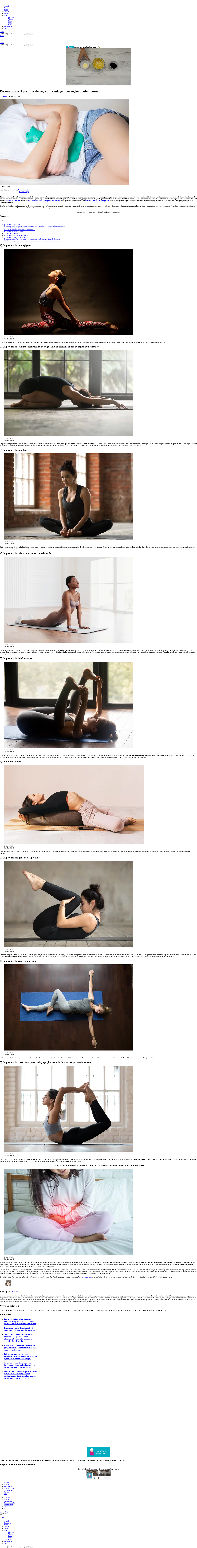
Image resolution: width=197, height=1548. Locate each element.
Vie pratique (8, 26)
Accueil (6, 6)
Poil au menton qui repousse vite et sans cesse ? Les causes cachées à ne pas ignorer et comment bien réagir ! (20, 1356)
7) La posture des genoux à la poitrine (16, 235)
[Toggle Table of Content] (1, 221)
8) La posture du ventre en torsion (15, 237)
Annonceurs (8, 1486)
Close (2, 1517)
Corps (10, 21)
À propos (7, 1483)
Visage (10, 19)
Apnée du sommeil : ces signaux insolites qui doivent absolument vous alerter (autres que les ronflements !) (19, 1365)
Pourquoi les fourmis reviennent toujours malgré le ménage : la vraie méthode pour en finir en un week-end (20, 1321)
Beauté (6, 15)
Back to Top (4, 1512)
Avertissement (8, 1490)
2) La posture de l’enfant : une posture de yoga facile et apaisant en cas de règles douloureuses (34, 226)
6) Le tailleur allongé (11, 233)
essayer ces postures (85, 1277)
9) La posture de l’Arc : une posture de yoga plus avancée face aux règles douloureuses (32, 239)
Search (30, 34)
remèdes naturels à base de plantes (97, 200)
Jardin (6, 10)
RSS (5, 1494)
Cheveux (11, 17)
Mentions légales (9, 1488)
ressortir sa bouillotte (12, 200)
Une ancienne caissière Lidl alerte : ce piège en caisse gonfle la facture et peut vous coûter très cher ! (20, 1347)
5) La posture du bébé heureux (14, 231)
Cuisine (6, 11)
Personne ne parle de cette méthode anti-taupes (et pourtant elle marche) (19, 1329)
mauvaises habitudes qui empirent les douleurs (44, 200)
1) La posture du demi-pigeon (13, 224)
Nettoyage (7, 8)
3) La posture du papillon (12, 228)
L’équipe (7, 1484)
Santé (6, 13)
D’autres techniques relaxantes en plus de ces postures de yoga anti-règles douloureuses (32, 241)
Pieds (10, 24)
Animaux (7, 28)
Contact (6, 1492)
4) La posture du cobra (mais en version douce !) (20, 230)
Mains (10, 23)
